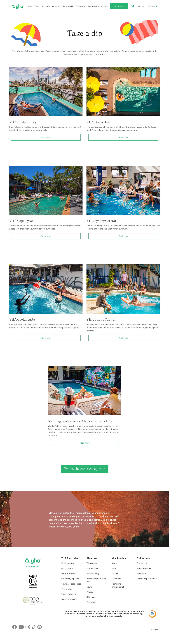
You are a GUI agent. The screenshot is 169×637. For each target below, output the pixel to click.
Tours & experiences (71, 583)
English (151, 6)
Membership (68, 6)
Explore (46, 6)
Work (37, 6)
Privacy (89, 591)
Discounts (116, 578)
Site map (90, 597)
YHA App (81, 6)
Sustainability (92, 573)
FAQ (114, 568)
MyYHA (115, 573)
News (89, 586)
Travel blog (66, 589)
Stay (30, 6)
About (104, 6)
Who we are (92, 563)
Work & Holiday (68, 573)
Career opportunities (147, 578)
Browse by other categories (84, 469)
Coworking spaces (70, 578)
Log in (141, 6)
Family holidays (68, 594)
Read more (84, 442)
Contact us (142, 563)
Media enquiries (144, 568)
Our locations (67, 563)
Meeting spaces (69, 599)
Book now (118, 6)
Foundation (93, 6)
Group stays (67, 568)
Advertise (141, 573)
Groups (55, 6)
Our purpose (92, 568)
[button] (157, 602)
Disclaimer (91, 602)
